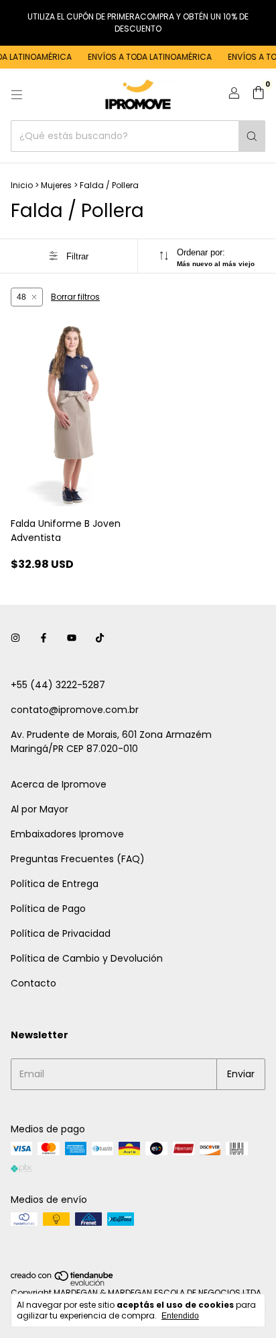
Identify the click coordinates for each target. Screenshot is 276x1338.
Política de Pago (48, 908)
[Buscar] (251, 136)
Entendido (180, 1316)
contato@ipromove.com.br (75, 709)
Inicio (22, 185)
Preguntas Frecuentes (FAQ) (78, 859)
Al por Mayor (39, 809)
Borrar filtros (75, 296)
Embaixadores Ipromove (67, 834)
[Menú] (17, 95)
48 (21, 297)
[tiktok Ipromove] (100, 639)
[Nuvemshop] (63, 1282)
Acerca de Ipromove (59, 784)
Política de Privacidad (61, 933)
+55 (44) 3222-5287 (58, 685)
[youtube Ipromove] (71, 639)
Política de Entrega (54, 883)
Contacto (33, 983)
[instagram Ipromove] (15, 639)
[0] (258, 94)
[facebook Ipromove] (43, 639)
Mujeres (56, 185)
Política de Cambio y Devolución (87, 958)
